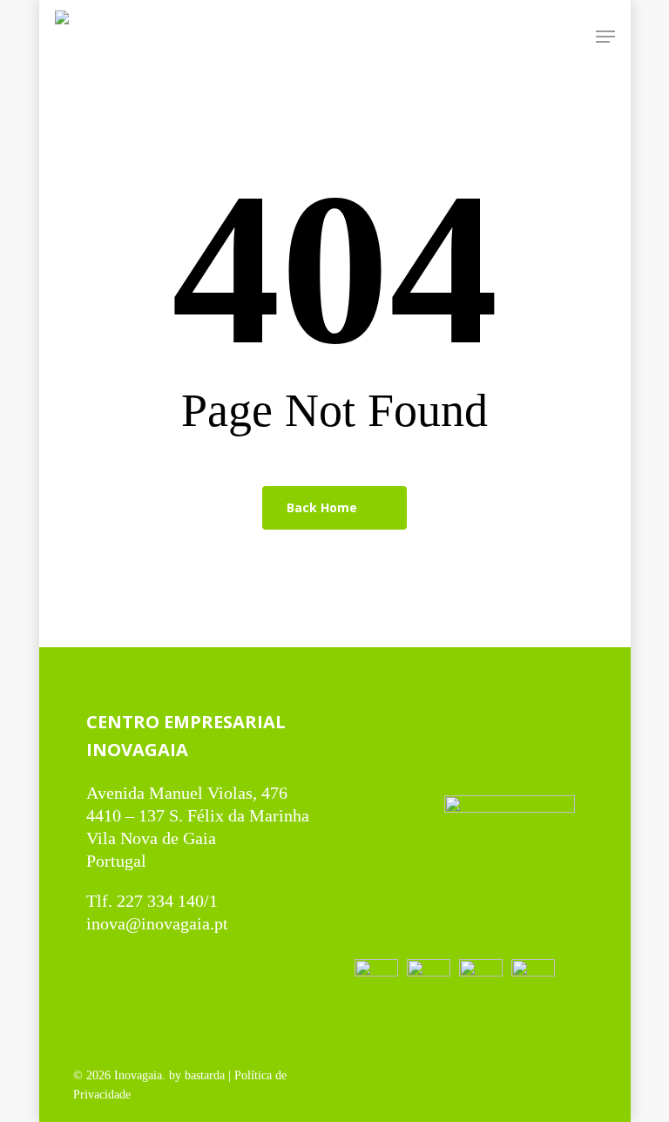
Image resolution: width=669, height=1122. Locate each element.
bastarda (205, 1075)
